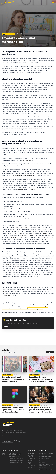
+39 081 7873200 (8, 430)
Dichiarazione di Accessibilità (46, 469)
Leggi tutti (50, 352)
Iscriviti (7, 326)
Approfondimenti (8, 34)
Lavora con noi (7, 441)
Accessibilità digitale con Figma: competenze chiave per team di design (13, 410)
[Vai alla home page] (7, 3)
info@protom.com (20, 430)
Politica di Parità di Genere (45, 456)
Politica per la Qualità (44, 458)
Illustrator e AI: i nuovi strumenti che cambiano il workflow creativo (13, 379)
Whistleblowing (42, 467)
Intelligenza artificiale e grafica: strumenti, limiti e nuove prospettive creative (40, 410)
